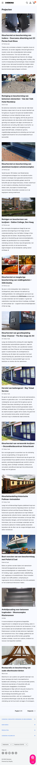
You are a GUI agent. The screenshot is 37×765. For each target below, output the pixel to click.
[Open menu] (2, 2)
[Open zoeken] (27, 3)
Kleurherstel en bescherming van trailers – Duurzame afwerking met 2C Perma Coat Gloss (18, 38)
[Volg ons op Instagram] (6, 753)
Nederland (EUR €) (19, 744)
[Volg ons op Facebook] (3, 753)
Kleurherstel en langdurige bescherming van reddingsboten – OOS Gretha (17, 280)
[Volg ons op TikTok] (13, 753)
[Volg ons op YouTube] (9, 753)
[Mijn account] (30, 3)
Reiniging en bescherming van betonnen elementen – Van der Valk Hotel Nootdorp (17, 99)
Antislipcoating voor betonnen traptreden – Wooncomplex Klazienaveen (15, 612)
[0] (34, 3)
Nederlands (6, 744)
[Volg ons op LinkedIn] (16, 753)
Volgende (30, 711)
